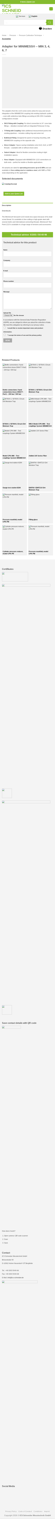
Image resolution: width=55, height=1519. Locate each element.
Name (5, 250)
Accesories (6, 39)
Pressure (12, 35)
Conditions (38, 1511)
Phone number (8, 281)
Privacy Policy (11, 1511)
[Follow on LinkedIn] (5, 1492)
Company (6, 260)
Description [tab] (6, 205)
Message (6, 292)
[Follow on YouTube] (11, 1492)
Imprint (47, 1511)
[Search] (49, 22)
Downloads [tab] (6, 211)
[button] (51, 8)
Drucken (45, 28)
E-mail (5, 271)
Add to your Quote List (14, 194)
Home (4, 35)
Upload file (7, 313)
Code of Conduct (25, 1511)
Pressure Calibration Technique (30, 35)
